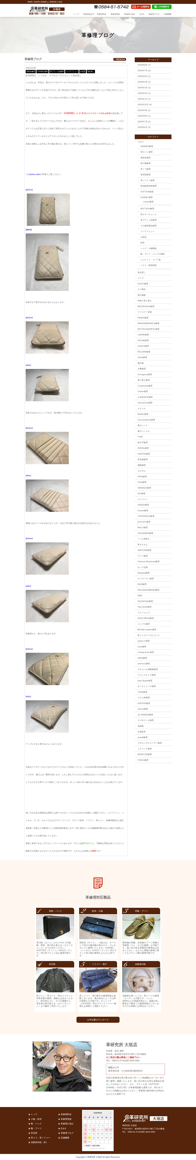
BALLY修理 (143, 527)
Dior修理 (141, 493)
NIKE (140, 595)
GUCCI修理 (143, 284)
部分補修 (142, 295)
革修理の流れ (129, 14)
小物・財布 (36, 1119)
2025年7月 (142, 121)
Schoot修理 (143, 709)
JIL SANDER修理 (145, 715)
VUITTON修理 (146, 192)
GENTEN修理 (144, 454)
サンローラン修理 (146, 578)
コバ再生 (142, 289)
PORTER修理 (144, 703)
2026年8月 (142, 65)
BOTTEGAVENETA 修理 (148, 329)
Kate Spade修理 (145, 680)
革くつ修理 (145, 169)
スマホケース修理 (146, 720)
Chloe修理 (142, 357)
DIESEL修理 (143, 448)
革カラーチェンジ (148, 214)
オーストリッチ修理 (147, 686)
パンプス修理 (144, 624)
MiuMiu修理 (143, 414)
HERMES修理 (146, 146)
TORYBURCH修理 (146, 516)
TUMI (140, 437)
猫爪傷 (141, 363)
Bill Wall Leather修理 (147, 629)
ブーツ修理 (143, 556)
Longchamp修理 (145, 386)
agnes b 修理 (144, 641)
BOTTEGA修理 (147, 208)
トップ (76, 14)
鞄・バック (36, 1123)
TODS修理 (142, 692)
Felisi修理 (142, 482)
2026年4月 (142, 82)
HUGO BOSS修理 (146, 618)
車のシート (143, 425)
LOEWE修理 (143, 335)
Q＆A (142, 14)
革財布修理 (30, 71)
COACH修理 (143, 346)
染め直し (90, 71)
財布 (142, 242)
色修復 (141, 726)
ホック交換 (143, 567)
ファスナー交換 (145, 312)
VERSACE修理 (144, 488)
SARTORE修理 (144, 550)
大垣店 (82, 71)
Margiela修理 (144, 573)
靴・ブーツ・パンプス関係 (152, 254)
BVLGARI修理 (144, 352)
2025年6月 (142, 127)
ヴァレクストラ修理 (147, 675)
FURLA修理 (143, 760)
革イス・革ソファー (40, 1137)
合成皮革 (142, 731)
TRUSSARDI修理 (145, 533)
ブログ (141, 142)
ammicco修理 (144, 663)
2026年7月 (142, 70)
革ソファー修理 (147, 180)
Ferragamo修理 (145, 374)
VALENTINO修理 (145, 601)
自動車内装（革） (39, 1142)
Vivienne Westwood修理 (148, 561)
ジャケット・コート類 (150, 260)
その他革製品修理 (148, 226)
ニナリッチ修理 (145, 749)
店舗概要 (167, 14)
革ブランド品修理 (57, 71)
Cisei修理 (142, 646)
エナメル (142, 408)
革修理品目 (88, 14)
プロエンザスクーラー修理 (150, 743)
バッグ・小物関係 (148, 248)
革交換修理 (143, 459)
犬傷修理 (142, 369)
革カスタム (143, 544)
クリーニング (144, 612)
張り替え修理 (144, 380)
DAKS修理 (142, 658)
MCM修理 (142, 584)
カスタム (142, 471)
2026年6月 (142, 76)
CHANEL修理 (42, 71)
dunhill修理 (143, 737)
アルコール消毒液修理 (148, 669)
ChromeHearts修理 (146, 420)
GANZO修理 (143, 505)
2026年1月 (142, 99)
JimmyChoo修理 (145, 403)
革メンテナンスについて (149, 635)
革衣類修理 (145, 174)
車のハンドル (144, 431)
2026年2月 (142, 93)
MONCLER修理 (145, 754)
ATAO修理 (142, 476)
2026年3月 (142, 87)
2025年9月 (142, 110)
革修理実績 (115, 14)
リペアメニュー (72, 71)
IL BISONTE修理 (145, 397)
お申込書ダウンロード (98, 1019)
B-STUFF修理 (144, 522)
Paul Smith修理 (144, 607)
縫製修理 (142, 465)
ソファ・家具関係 (148, 265)
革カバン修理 (146, 152)
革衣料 (34, 1133)
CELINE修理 (143, 340)
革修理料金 (101, 14)
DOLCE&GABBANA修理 (148, 590)
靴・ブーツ (36, 1128)
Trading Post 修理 (146, 652)
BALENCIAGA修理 (146, 306)
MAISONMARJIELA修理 (148, 323)
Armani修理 (143, 510)
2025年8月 (142, 116)
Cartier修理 (148, 202)
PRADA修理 (143, 318)
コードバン (143, 499)
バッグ (141, 278)
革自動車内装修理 (148, 186)
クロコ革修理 (144, 697)
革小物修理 (145, 163)
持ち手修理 (143, 442)
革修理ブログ (154, 14)
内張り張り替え (145, 300)
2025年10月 (143, 104)
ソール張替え (144, 539)
